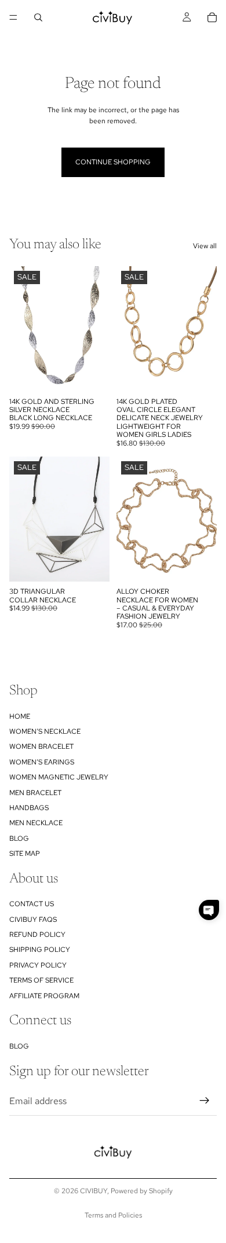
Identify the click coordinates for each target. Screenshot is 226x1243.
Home (19, 715)
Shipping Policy (39, 949)
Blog (19, 838)
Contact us (31, 904)
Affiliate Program (44, 996)
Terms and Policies (113, 1215)
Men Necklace (36, 823)
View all (205, 246)
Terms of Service (41, 980)
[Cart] (212, 17)
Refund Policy (37, 934)
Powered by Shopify (142, 1191)
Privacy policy (38, 965)
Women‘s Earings (41, 762)
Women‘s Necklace (45, 731)
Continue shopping (113, 162)
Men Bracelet (35, 792)
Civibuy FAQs (33, 919)
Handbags (29, 807)
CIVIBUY (93, 1191)
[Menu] (13, 17)
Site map (24, 853)
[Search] (38, 17)
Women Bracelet (41, 746)
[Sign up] (204, 1100)
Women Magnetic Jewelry (58, 777)
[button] (209, 910)
